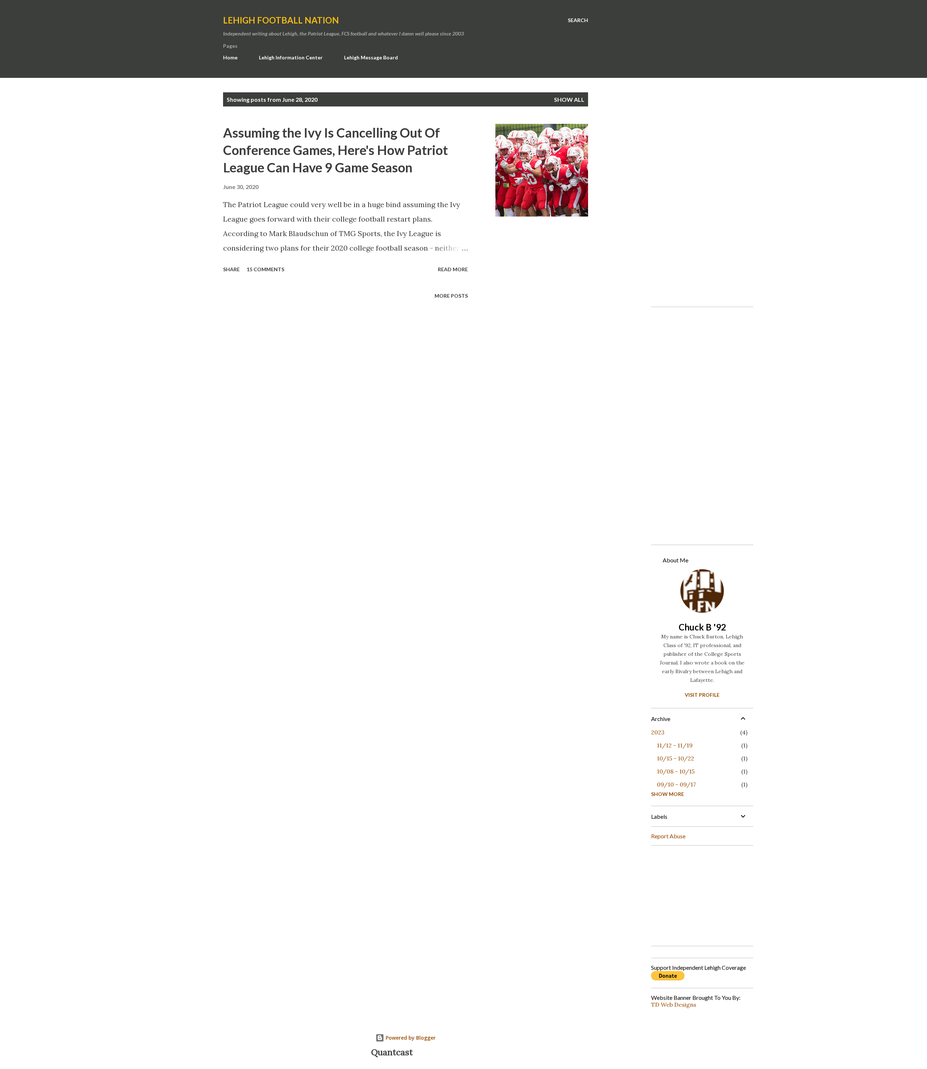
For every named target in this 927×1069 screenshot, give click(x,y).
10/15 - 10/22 (675, 758)
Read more (453, 269)
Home (230, 57)
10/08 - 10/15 (676, 771)
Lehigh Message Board (371, 57)
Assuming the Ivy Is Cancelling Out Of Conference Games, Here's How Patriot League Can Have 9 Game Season (335, 150)
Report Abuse (668, 836)
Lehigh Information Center (291, 57)
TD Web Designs (673, 1004)
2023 (657, 732)
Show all (569, 99)
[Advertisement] (699, 192)
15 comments (265, 269)
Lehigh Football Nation (281, 20)
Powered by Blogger (410, 1037)
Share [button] (231, 269)
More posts (451, 296)
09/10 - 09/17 (676, 784)
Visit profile (702, 695)
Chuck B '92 (702, 627)
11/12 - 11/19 (675, 745)
